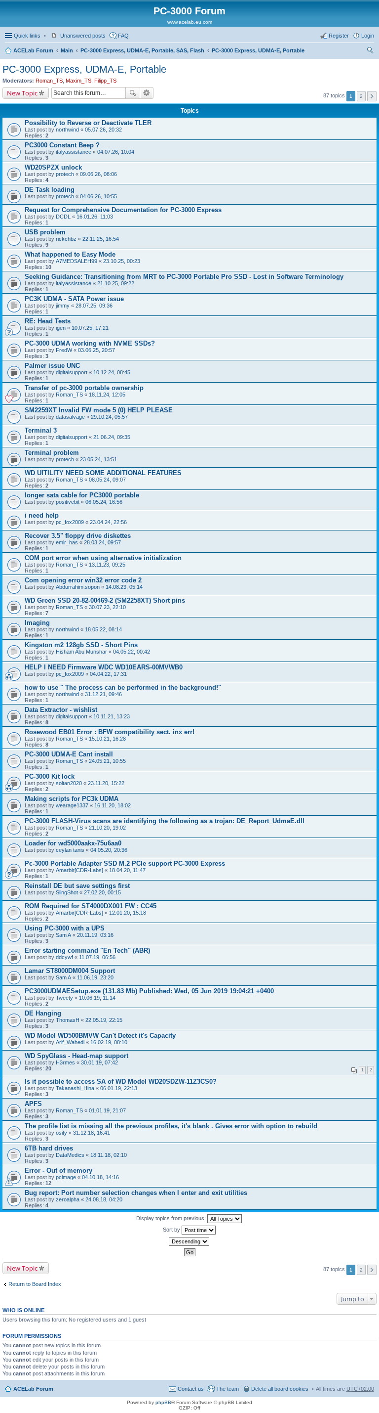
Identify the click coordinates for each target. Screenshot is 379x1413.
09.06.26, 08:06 (98, 174)
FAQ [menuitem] (123, 36)
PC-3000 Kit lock (50, 776)
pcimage (66, 1177)
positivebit (67, 502)
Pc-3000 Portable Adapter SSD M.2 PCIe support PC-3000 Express (125, 863)
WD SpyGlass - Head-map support (76, 1056)
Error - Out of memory (58, 1170)
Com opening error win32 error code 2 (83, 580)
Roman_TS (49, 81)
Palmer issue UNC (52, 365)
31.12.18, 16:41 (91, 1133)
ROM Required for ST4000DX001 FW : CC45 (90, 906)
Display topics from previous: (171, 1218)
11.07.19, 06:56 (97, 957)
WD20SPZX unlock (53, 167)
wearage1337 (72, 805)
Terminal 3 (41, 430)
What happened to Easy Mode (70, 254)
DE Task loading (50, 189)
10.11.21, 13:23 (111, 716)
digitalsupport (71, 372)
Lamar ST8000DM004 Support (70, 970)
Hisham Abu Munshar (81, 652)
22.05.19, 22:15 (103, 1020)
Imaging (37, 622)
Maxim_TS (78, 81)
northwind (67, 129)
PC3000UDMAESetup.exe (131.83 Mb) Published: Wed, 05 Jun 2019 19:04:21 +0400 (149, 991)
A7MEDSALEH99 (76, 261)
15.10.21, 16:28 (107, 739)
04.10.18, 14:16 (100, 1177)
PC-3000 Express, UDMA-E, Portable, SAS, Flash (142, 50)
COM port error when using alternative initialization (103, 558)
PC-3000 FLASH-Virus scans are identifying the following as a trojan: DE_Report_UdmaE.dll (164, 821)
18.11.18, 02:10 (108, 1155)
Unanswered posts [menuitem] (83, 36)
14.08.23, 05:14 (124, 587)
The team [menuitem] (227, 1389)
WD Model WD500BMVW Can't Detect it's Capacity (100, 1035)
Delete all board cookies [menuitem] (279, 1389)
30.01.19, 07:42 (99, 1062)
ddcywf (64, 957)
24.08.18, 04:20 (103, 1199)
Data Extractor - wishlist (61, 709)
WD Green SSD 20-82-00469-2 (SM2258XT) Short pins (105, 600)
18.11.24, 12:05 (107, 394)
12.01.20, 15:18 (127, 913)
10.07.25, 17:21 (90, 328)
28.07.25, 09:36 (94, 306)
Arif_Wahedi (70, 1042)
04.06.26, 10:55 (98, 196)
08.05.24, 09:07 (107, 480)
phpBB (163, 1402)
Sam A (63, 935)
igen (61, 328)
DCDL (63, 217)
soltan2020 (69, 783)
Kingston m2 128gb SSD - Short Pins (81, 645)
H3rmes (65, 1062)
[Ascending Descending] (189, 1241)
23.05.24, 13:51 (98, 459)
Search (132, 93)
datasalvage (70, 417)
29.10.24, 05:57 (109, 417)
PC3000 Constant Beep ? (62, 145)
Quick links (27, 36)
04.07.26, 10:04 (115, 152)
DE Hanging (43, 1013)
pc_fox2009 (70, 522)
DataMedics (70, 1155)
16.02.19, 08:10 (108, 1042)
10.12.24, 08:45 (111, 372)
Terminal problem (52, 452)
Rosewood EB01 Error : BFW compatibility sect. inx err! (109, 732)
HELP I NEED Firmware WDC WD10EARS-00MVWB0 (104, 667)
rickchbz (66, 239)
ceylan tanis (70, 850)
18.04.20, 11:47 (127, 870)
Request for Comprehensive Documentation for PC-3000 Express (123, 210)
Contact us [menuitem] (191, 1389)
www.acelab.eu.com (189, 22)
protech (65, 174)
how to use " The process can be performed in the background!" (123, 687)
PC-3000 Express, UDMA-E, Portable (258, 50)
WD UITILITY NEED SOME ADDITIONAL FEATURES (103, 473)
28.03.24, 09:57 (102, 542)
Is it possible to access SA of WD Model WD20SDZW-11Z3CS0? (121, 1081)
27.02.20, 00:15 (102, 892)
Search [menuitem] (370, 51)
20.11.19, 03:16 (95, 935)
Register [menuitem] (339, 36)
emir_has (67, 542)
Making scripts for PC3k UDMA (71, 798)
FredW (64, 350)
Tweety (64, 998)
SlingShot (67, 892)
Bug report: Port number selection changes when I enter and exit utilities (136, 1192)
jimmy (63, 306)
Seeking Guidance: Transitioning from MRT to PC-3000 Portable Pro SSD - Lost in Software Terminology (184, 276)
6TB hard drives (49, 1148)
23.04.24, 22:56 (108, 522)
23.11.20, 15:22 (106, 783)
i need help (42, 515)
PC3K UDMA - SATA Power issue (74, 299)
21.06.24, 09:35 (111, 437)
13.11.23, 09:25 (107, 565)
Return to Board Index (34, 1284)
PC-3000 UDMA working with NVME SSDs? (90, 343)
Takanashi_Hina (75, 1088)
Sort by (172, 1230)
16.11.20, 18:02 (112, 805)
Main (67, 50)
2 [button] (361, 96)
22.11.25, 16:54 (100, 239)
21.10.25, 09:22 (115, 283)
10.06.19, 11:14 (97, 998)
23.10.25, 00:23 (121, 261)
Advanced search (146, 93)
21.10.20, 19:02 (107, 828)
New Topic (22, 92)
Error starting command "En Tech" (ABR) (87, 950)
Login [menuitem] (367, 36)
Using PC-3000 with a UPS (65, 928)
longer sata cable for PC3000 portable (82, 495)
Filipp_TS (105, 81)
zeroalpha (67, 1199)
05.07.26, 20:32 (103, 129)
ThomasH (67, 1020)
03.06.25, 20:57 (96, 350)
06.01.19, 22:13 (118, 1088)
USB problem (45, 232)
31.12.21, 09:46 (103, 694)
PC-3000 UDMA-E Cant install (69, 754)
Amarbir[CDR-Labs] (79, 870)
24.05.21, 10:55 (107, 761)
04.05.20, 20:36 (108, 850)
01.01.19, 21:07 (107, 1110)
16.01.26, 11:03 (94, 217)
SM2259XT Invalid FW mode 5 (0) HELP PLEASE (99, 410)
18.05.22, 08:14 (103, 629)
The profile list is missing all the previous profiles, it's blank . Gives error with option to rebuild (171, 1126)
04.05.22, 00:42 (131, 652)
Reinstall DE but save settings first (77, 885)
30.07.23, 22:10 (107, 607)
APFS (33, 1103)
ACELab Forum (33, 50)
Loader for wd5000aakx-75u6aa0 (73, 843)
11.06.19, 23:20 (95, 977)
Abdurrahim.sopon (78, 587)
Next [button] (372, 96)
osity (61, 1133)
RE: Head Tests (48, 321)
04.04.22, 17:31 (108, 674)
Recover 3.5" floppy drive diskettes (78, 535)
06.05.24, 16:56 (103, 502)
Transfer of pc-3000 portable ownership (84, 388)
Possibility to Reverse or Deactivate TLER (88, 123)
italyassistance (73, 152)
